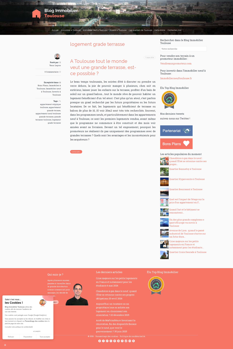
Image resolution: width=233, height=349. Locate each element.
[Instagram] (126, 341)
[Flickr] (129, 341)
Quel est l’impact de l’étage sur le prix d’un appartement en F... (186, 201)
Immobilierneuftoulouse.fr (176, 78)
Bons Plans (43, 85)
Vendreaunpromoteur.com (176, 63)
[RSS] (133, 341)
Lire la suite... (76, 152)
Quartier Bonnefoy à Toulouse (185, 169)
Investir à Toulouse (118, 30)
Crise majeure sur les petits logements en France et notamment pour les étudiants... (186, 244)
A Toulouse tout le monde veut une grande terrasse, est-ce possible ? (103, 67)
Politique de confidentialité (132, 336)
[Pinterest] (122, 341)
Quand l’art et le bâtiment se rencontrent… (184, 211)
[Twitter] (99, 341)
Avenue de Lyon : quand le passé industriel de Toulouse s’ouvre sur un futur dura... (187, 233)
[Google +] (107, 341)
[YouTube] (118, 341)
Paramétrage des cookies (106, 336)
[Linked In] (111, 341)
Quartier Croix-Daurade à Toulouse (187, 252)
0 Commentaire (51, 72)
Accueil (55, 30)
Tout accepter (45, 337)
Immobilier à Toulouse (71, 30)
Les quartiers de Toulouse (140, 30)
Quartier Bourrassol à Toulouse (185, 189)
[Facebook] (103, 341)
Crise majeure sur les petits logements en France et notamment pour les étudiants (116, 282)
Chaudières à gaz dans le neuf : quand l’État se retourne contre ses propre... (188, 161)
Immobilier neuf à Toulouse (95, 30)
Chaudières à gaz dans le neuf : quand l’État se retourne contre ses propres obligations (116, 295)
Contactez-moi (174, 30)
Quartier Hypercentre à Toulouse (187, 179)
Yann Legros (55, 65)
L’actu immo (159, 30)
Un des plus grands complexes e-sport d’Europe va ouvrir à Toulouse (187, 222)
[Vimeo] (114, 341)
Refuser (11, 337)
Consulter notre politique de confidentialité (19, 327)
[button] (5, 345)
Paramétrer (28, 337)
